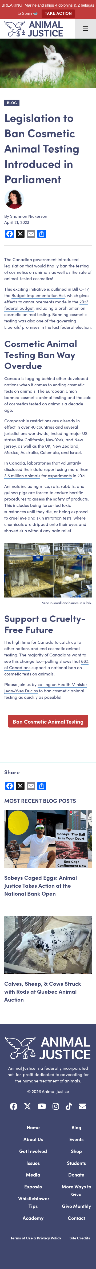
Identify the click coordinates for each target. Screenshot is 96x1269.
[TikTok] (69, 1107)
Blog (76, 1127)
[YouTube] (42, 1107)
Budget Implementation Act (38, 295)
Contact (76, 1218)
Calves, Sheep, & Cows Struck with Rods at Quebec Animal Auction (42, 991)
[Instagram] (56, 1107)
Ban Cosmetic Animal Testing (48, 721)
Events (76, 1139)
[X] (27, 1107)
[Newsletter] (82, 1107)
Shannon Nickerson (28, 216)
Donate (76, 1174)
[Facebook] (13, 1107)
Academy (33, 1218)
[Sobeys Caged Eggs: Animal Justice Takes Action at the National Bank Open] (48, 839)
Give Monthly (76, 1206)
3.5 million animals (22, 475)
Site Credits (80, 1237)
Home (33, 1127)
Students (76, 1163)
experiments (60, 475)
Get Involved (33, 1151)
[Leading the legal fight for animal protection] (31, 29)
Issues (33, 1163)
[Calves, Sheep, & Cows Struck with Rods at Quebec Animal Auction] (48, 945)
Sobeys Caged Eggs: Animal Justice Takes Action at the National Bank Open (40, 885)
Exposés (33, 1186)
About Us (33, 1139)
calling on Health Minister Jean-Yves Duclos (45, 687)
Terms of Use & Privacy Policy (35, 1237)
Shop (76, 1151)
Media (33, 1174)
